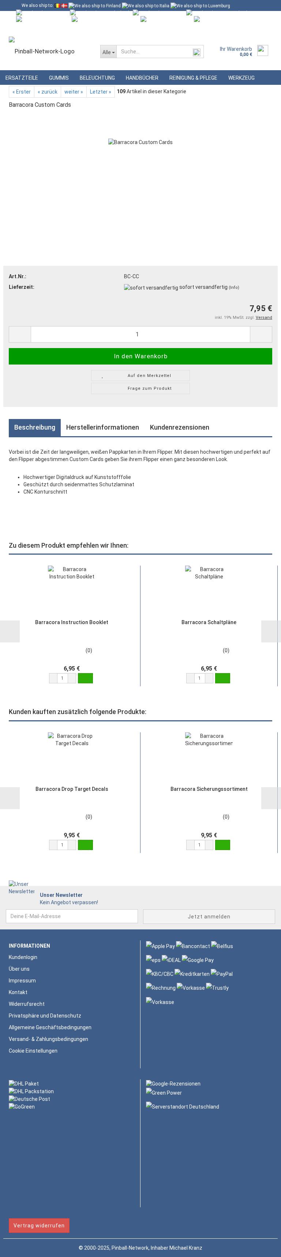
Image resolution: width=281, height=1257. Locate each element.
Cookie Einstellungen (33, 1051)
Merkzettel (118, 27)
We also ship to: (37, 5)
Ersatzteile (21, 78)
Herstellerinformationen (102, 427)
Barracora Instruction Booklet (71, 622)
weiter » (73, 92)
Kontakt (18, 992)
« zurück (47, 92)
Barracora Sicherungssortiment (209, 789)
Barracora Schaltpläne (208, 622)
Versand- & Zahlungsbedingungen (48, 1039)
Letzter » (100, 92)
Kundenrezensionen (179, 427)
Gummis (59, 78)
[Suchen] (197, 51)
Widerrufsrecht (27, 1004)
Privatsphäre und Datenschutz (45, 1016)
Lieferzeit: (21, 287)
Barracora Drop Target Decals (71, 789)
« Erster (21, 92)
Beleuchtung (97, 78)
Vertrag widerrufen (39, 1225)
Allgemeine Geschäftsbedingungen (50, 1027)
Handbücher (142, 78)
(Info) (234, 287)
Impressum (22, 981)
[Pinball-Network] (49, 51)
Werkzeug (241, 78)
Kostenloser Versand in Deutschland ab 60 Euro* (69, 16)
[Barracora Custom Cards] (140, 170)
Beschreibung (34, 427)
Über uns (19, 969)
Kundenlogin (77, 27)
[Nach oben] (261, 1246)
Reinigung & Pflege (193, 78)
